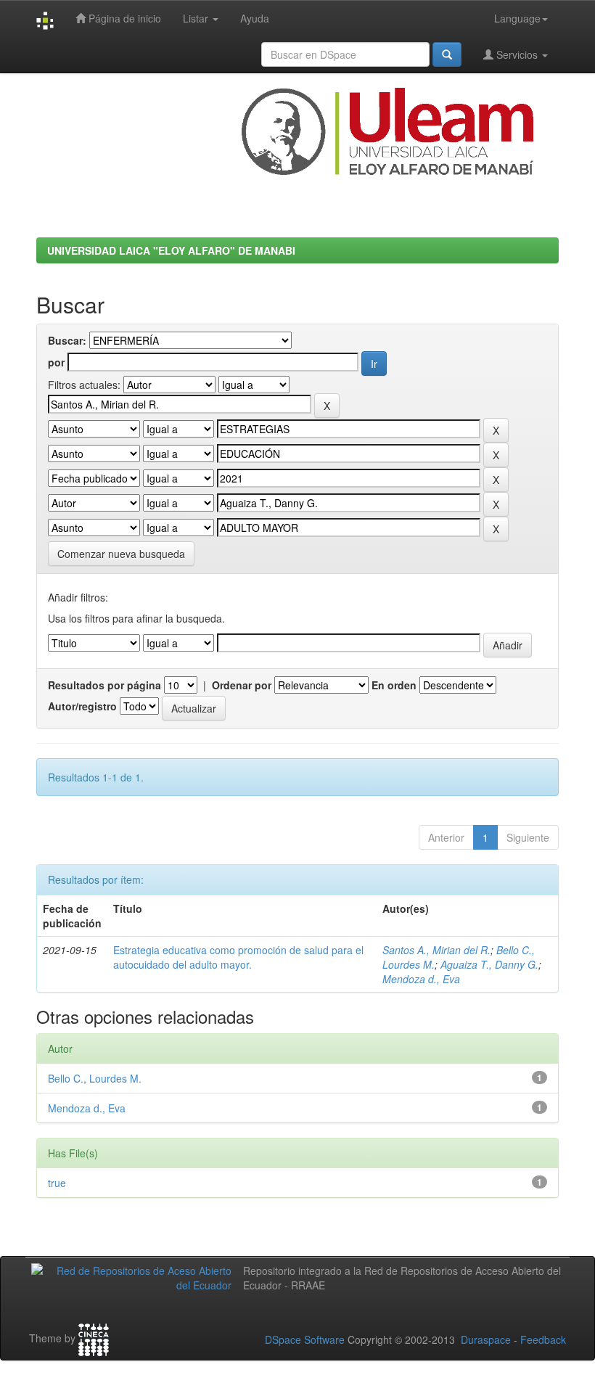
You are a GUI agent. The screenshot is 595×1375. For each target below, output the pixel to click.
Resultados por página (104, 685)
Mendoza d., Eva (421, 979)
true (57, 1182)
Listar (197, 18)
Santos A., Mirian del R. (436, 950)
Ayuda (254, 18)
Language (517, 18)
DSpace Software (305, 1339)
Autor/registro (82, 706)
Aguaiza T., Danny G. (489, 964)
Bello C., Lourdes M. (94, 1078)
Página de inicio (123, 18)
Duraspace (486, 1339)
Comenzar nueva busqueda (121, 553)
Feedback (543, 1339)
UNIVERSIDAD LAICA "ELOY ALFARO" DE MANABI (171, 250)
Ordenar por (241, 685)
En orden (394, 685)
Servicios (517, 54)
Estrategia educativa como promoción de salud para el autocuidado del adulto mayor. (238, 957)
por (56, 362)
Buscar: (67, 340)
